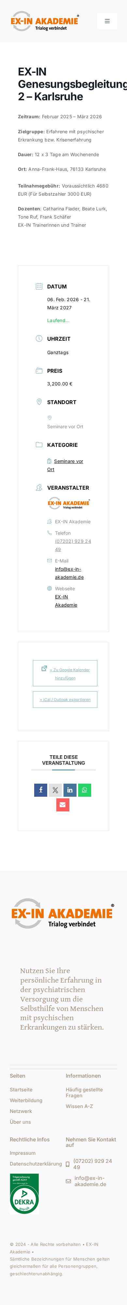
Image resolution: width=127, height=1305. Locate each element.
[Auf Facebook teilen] (40, 790)
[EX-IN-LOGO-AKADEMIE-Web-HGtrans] (45, 11)
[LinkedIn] (70, 790)
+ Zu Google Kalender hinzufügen (70, 673)
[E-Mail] (62, 804)
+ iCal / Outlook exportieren (65, 699)
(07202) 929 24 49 (73, 545)
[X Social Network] (55, 790)
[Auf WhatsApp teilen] (84, 790)
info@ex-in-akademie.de (69, 573)
